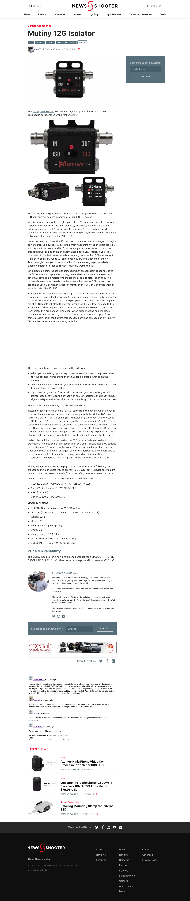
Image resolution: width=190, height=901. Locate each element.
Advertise (147, 854)
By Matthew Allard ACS (65, 572)
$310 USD (52, 560)
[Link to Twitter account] (97, 827)
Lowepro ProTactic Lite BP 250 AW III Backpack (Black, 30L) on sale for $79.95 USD (86, 786)
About (145, 849)
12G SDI (40, 42)
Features (101, 860)
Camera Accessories (140, 14)
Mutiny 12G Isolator (66, 42)
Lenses (77, 14)
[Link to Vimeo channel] (120, 827)
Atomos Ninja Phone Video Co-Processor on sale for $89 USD (82, 763)
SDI (30, 42)
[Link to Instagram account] (108, 827)
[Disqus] (72, 707)
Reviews (43, 14)
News (27, 14)
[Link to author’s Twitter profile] (53, 616)
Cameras (60, 14)
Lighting (93, 14)
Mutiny (51, 42)
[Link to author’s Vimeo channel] (63, 616)
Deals (163, 14)
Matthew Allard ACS (48, 49)
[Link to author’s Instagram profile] (58, 616)
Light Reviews (113, 14)
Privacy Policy (149, 860)
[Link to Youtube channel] (114, 827)
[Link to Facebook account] (103, 827)
